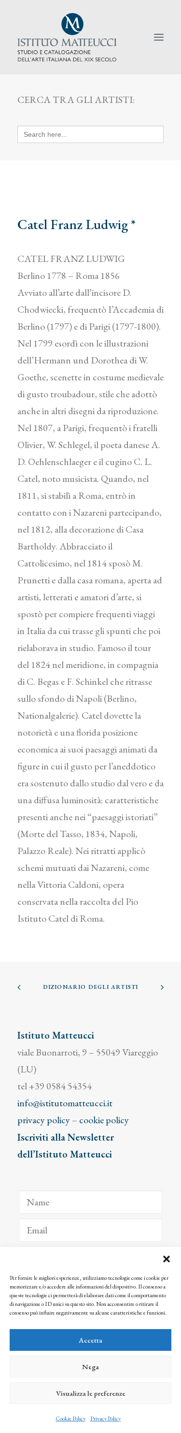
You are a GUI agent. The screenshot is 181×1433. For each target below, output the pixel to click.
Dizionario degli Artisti (91, 987)
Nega (90, 1366)
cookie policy (104, 1120)
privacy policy (43, 1120)
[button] (166, 1259)
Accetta (90, 1340)
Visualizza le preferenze (90, 1393)
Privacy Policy (105, 1418)
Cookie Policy (70, 1418)
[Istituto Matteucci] (66, 37)
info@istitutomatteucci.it (64, 1103)
